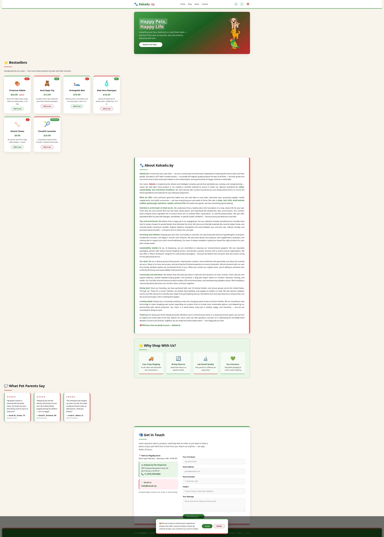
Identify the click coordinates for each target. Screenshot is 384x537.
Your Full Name (189, 457)
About (197, 4)
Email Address (188, 467)
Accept (207, 526)
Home (182, 4)
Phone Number (189, 477)
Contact (205, 4)
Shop (190, 4)
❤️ (248, 4)
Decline (219, 526)
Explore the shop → (151, 45)
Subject (186, 487)
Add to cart (17, 109)
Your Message (188, 496)
